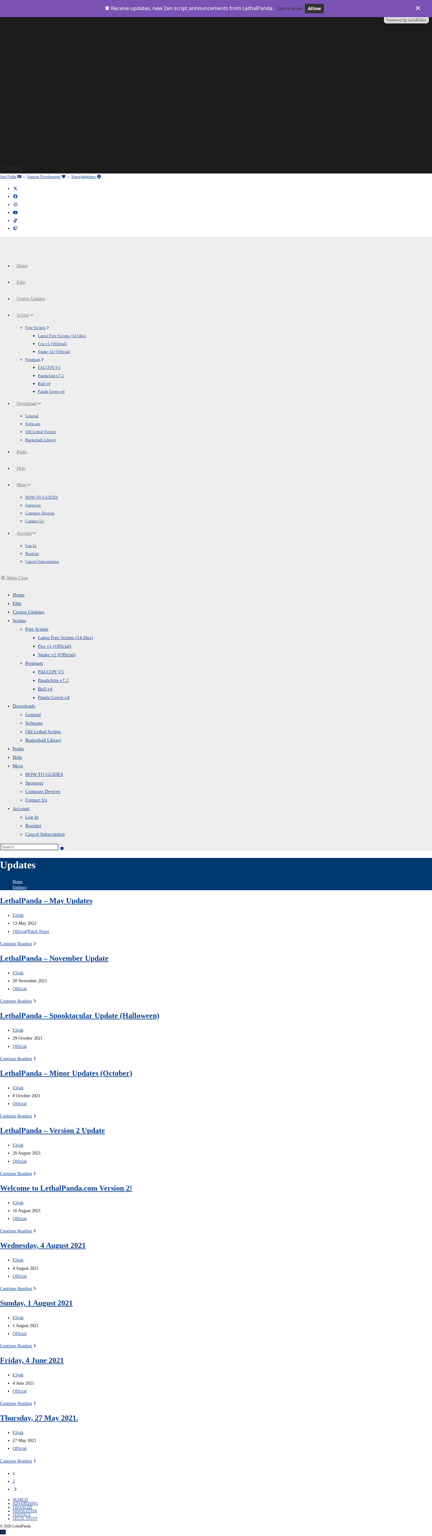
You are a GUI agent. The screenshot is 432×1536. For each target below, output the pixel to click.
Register (33, 825)
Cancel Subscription (45, 834)
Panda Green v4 (54, 697)
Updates (20, 887)
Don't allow (290, 8)
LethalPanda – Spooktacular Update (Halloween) (79, 1015)
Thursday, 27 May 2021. (39, 1418)
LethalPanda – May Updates (46, 901)
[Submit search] (62, 848)
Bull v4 (45, 688)
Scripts (19, 620)
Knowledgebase (83, 176)
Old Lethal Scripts (43, 731)
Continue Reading (19, 943)
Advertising (25, 1503)
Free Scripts (36, 629)
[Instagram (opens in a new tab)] (15, 204)
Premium (34, 663)
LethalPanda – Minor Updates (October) (66, 1073)
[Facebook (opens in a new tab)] (15, 196)
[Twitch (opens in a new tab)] (15, 228)
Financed (22, 1507)
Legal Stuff (25, 1518)
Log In (32, 817)
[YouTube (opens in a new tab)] (15, 212)
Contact (21, 1515)
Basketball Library (43, 740)
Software (34, 723)
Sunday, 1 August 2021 (36, 1303)
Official (20, 931)
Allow (314, 8)
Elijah (18, 915)
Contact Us (36, 800)
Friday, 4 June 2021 (32, 1360)
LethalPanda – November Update (54, 958)
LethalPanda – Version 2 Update (52, 1130)
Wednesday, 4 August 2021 (43, 1245)
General (33, 714)
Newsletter (25, 1511)
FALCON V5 (51, 671)
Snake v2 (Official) (57, 654)
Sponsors (34, 782)
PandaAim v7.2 (53, 680)
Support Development (44, 176)
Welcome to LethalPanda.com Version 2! (66, 1188)
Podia (18, 748)
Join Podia (8, 176)
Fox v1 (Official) (54, 646)
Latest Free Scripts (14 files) (65, 637)
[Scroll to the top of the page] (3, 1532)
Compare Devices (42, 791)
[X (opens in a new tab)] (15, 188)
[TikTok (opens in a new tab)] (15, 220)
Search (20, 1499)
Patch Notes (38, 931)
